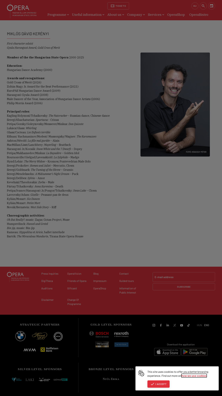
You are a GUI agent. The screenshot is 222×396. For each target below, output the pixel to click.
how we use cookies (194, 375)
